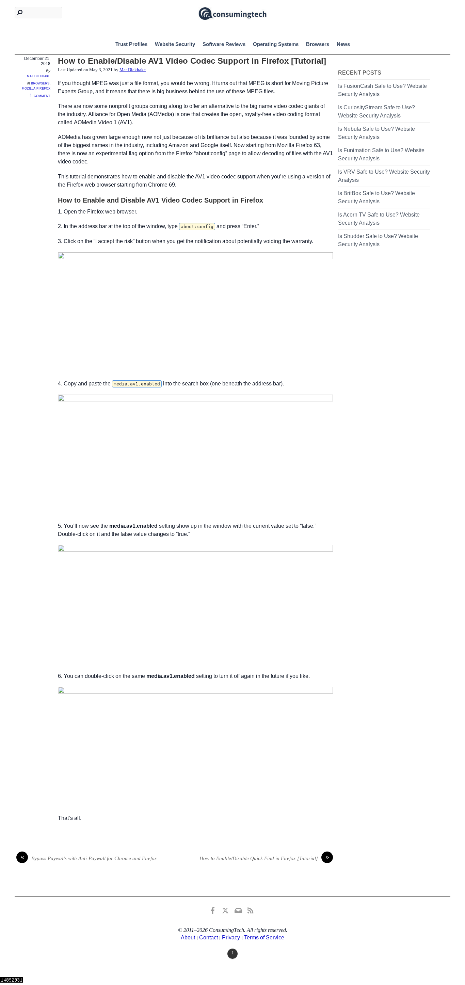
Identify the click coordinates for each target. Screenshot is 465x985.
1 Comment (40, 95)
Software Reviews (224, 44)
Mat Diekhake (38, 76)
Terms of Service (264, 937)
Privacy (231, 937)
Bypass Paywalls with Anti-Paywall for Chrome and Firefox (88, 857)
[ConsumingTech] (232, 13)
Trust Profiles (131, 44)
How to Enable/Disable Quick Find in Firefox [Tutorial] (264, 857)
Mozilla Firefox (36, 88)
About (188, 937)
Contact (208, 937)
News (343, 44)
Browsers (317, 44)
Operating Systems (276, 44)
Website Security (175, 44)
